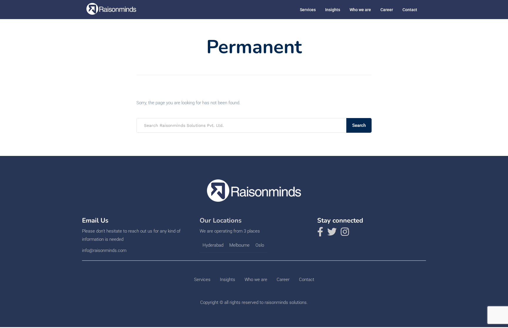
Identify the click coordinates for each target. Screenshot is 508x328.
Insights (332, 9)
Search (359, 125)
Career (386, 9)
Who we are (360, 9)
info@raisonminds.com (104, 250)
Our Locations (221, 220)
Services (308, 9)
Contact (409, 9)
